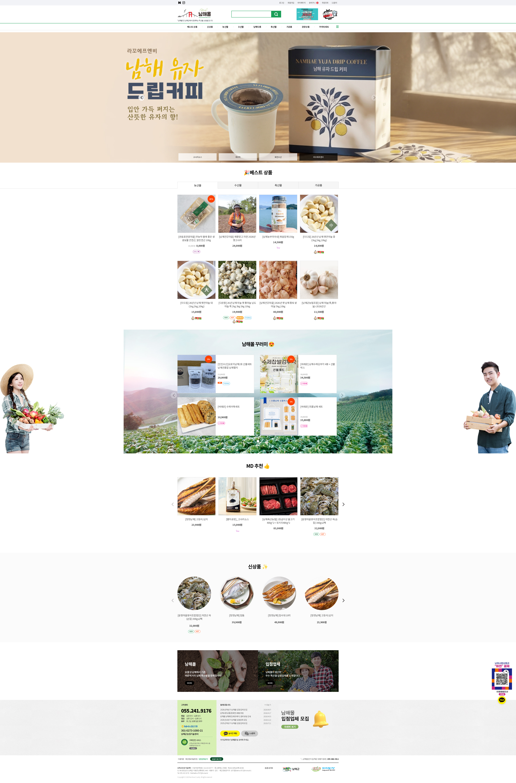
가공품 (289, 26)
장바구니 (313, 2)
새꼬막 (238, 157)
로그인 (281, 2)
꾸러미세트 (324, 26)
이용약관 (181, 759)
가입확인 (193, 748)
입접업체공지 (203, 759)
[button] (141, 97)
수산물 (241, 26)
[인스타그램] (184, 2)
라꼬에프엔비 (318, 157)
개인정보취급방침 (191, 759)
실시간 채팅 (232, 733)
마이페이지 (302, 2)
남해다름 (257, 26)
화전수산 (278, 157)
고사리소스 (197, 157)
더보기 (268, 705)
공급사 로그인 (216, 759)
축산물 (274, 26)
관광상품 (305, 26)
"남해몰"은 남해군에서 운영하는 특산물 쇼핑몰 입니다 (195, 20)
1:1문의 (334, 2)
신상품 (210, 26)
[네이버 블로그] (179, 2)
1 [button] (258, 441)
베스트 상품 (192, 26)
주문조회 (325, 2)
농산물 (225, 26)
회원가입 (291, 2)
